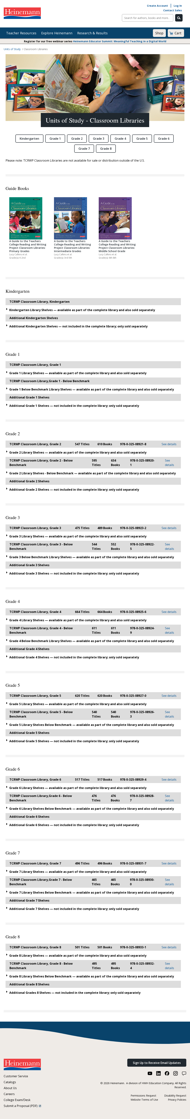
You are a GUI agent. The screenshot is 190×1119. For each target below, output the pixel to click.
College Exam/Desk (17, 1100)
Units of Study (12, 49)
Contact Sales (172, 10)
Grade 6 (163, 139)
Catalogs (10, 1082)
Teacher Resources (21, 33)
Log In (178, 5)
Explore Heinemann (56, 33)
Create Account (157, 5)
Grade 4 (120, 139)
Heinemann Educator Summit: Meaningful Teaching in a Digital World (119, 41)
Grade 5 (142, 139)
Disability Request (175, 1095)
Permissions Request (143, 1095)
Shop (159, 33)
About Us (10, 1088)
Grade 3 (98, 139)
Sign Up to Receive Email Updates (157, 1063)
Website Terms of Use (144, 1099)
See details (169, 444)
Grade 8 (106, 149)
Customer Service (16, 1076)
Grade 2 (77, 139)
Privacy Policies (177, 1099)
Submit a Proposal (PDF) (21, 1106)
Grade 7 (84, 149)
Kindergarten (29, 139)
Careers (9, 1094)
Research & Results (92, 33)
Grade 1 (55, 139)
